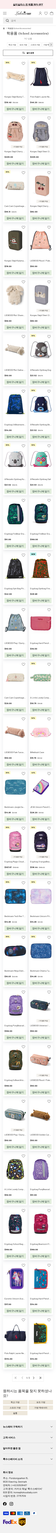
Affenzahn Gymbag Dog (40, 370)
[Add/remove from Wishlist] (23, 63)
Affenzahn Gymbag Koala (15, 479)
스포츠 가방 (15, 1407)
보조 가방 (40, 1402)
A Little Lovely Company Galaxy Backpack (23, 1189)
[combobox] (28, 20)
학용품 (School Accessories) (19, 28)
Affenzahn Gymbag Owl (40, 479)
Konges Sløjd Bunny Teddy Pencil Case (21, 96)
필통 (15, 1413)
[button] (52, 13)
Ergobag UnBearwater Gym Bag (18, 424)
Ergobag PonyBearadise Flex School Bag (22, 1025)
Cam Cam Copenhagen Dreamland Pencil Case (25, 206)
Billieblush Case (37, 752)
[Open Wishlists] (46, 13)
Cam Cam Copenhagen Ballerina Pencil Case (24, 697)
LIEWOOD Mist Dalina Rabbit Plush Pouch (22, 370)
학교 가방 (15, 1402)
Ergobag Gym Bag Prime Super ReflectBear (23, 588)
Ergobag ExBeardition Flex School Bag (21, 1080)
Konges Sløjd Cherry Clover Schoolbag (21, 151)
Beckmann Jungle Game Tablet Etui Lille (22, 807)
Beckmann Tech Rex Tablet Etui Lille (20, 916)
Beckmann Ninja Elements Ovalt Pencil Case (24, 970)
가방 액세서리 (40, 1407)
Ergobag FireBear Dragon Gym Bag (20, 533)
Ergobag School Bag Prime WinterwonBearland (25, 1244)
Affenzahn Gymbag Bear (41, 424)
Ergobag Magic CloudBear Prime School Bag (24, 861)
